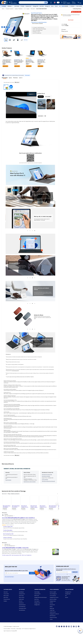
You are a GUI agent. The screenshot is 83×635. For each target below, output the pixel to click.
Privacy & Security (7, 599)
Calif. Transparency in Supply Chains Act (28, 628)
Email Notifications (22, 606)
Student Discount (53, 612)
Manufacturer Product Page (47, 474)
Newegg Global (67, 593)
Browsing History (22, 593)
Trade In (51, 619)
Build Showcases (52, 615)
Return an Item (6, 595)
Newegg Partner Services (54, 597)
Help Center (6, 591)
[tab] (27, 230)
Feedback (17, 82)
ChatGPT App (52, 610)
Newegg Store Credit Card (54, 613)
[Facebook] (59, 626)
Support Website (45, 479)
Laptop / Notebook (18, 8)
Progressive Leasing (53, 617)
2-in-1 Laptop (26, 8)
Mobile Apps (52, 608)
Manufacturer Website (46, 476)
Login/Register (21, 591)
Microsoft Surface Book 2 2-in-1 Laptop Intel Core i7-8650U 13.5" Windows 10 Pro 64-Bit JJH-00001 (30, 61)
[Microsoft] (26, 13)
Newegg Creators (53, 601)
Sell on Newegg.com (53, 593)
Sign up (32, 573)
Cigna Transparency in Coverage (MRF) (10, 630)
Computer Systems (9, 8)
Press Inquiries (36, 601)
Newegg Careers (37, 602)
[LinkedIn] (66, 626)
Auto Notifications (22, 610)
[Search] (46, 2)
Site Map (51, 602)
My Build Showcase (22, 604)
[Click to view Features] (4, 27)
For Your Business (53, 595)
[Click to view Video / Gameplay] (9, 27)
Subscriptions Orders (22, 608)
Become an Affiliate (53, 599)
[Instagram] (64, 626)
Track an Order (6, 593)
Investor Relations (37, 593)
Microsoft (33, 8)
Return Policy (6, 597)
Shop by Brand (52, 604)
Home (3, 8)
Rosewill (66, 597)
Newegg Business (68, 591)
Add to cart (5, 66)
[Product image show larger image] (30, 175)
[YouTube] (71, 626)
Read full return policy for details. (30, 481)
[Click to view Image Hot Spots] (2, 27)
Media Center (36, 595)
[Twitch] (73, 626)
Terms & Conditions (7, 628)
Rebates (51, 606)
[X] (61, 626)
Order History (21, 595)
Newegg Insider (37, 604)
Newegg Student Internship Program (40, 597)
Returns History (21, 597)
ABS (66, 595)
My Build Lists (21, 602)
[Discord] (76, 626)
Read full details (8, 480)
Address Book (21, 599)
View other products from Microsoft (48, 481)
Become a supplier (53, 591)
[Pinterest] (68, 626)
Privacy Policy (13, 628)
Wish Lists (20, 601)
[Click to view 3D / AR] (7, 27)
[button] (13, 2)
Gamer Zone (36, 599)
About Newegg (36, 591)
